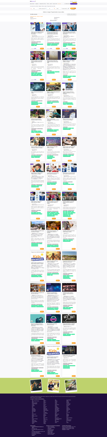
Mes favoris (71, 1)
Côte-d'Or (44, 404)
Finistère (56, 406)
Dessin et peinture (65, 155)
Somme (44, 420)
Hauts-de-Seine (68, 96)
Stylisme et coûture (49, 214)
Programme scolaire (68, 427)
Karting (67, 307)
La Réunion (45, 412)
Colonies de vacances (39, 128)
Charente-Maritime (34, 403)
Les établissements (67, 3)
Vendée (44, 422)
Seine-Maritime (57, 419)
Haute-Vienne (68, 409)
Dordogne (38, 359)
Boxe (64, 211)
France (33, 36)
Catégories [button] (36, 3)
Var (66, 421)
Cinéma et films (54, 339)
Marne (35, 233)
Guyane (67, 407)
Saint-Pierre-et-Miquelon (58, 418)
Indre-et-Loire (57, 411)
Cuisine (57, 212)
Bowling (64, 307)
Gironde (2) (56, 19)
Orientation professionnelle (35, 104)
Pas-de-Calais (45, 417)
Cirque (66, 211)
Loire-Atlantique (45, 413)
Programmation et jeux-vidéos (39, 44)
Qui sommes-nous (34, 428)
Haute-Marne (34, 409)
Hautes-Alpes (34, 410)
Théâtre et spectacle (55, 214)
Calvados (44, 402)
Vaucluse (33, 422)
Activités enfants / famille (39, 184)
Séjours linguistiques (34, 128)
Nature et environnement (34, 275)
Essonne (67, 405)
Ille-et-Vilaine (67, 326)
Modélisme (35, 212)
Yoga (64, 212)
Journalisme (70, 155)
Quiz (72, 426)
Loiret (55, 413)
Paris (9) (31, 17)
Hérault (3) (32, 19)
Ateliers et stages (57, 42)
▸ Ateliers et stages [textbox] (42, 8)
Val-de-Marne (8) (56, 17)
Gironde (51, 36)
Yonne (33, 423)
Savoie (33, 419)
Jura (32, 412)
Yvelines (35, 331)
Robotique (33, 45)
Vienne (56, 422)
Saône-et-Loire (45, 419)
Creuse (33, 404)
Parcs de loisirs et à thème (50, 245)
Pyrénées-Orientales (35, 418)
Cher (44, 403)
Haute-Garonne (52, 295)
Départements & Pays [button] (43, 3)
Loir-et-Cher (68, 412)
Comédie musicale (53, 212)
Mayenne (68, 298)
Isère (67, 411)
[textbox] (34, 8)
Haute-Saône (57, 409)
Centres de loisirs (34, 70)
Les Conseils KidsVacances (36, 432)
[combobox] (34, 8)
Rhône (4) (55, 18)
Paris (34, 95)
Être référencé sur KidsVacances (36, 433)
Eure (32, 406)
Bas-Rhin (51, 234)
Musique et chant (57, 213)
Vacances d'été (55, 3)
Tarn (55, 420)
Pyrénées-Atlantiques (69, 417)
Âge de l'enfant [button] (32, 3)
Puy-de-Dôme (57, 417)
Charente (67, 402)
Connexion (75, 1)
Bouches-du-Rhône (34, 402)
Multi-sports (48, 212)
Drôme (56, 405)
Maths (35, 45)
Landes (56, 412)
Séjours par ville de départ (51, 427)
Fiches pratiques (69, 426)
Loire (32, 413)
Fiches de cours (64, 426)
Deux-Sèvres (68, 404)
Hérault (32, 267)
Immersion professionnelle (35, 244)
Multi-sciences (33, 44)
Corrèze (35, 357)
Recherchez (72, 8)
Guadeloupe (56, 407)
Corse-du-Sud (68, 403)
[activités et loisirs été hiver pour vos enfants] (33, 1)
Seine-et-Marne (34, 420)
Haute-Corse (45, 408)
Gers (32, 407)
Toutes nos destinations (51, 426)
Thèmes (48, 3)
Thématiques (49, 428)
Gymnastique (69, 211)
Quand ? (51, 3)
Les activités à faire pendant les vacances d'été (38, 431)
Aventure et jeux (56, 245)
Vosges (67, 422)
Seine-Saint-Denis (68, 419)
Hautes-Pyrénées (45, 410)
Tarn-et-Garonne (68, 420)
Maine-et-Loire (54, 363)
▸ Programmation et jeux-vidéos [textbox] (65, 8)
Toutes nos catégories (51, 434)
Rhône (56, 36)
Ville (72, 155)
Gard (67, 406)
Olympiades (33, 132)
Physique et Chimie (37, 157)
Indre (44, 411)
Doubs (44, 405)
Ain (34, 295)
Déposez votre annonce (73, 3)
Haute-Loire (68, 408)
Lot (37, 358)
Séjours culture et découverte (50, 42)
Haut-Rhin (33, 408)
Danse (48, 213)
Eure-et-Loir (45, 406)
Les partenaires (34, 434)
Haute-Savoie (45, 409)
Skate (72, 211)
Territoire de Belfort (34, 421)
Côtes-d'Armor (57, 404)
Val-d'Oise (35, 327)
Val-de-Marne (36, 36)
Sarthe (67, 418)
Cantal (56, 402)
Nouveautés (59, 3)
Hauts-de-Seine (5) (33, 18)
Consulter (41, 48)
